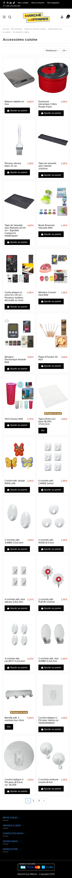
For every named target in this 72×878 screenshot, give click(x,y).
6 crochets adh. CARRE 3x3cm (46, 482)
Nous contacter (38, 3)
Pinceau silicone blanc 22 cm (13, 164)
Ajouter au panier (19, 110)
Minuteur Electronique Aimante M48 (15, 360)
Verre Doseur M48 (14, 419)
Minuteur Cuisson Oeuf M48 (47, 293)
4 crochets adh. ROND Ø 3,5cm (46, 541)
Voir (43, 430)
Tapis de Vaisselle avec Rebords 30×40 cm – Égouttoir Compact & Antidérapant (15, 230)
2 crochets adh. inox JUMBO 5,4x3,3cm (48, 659)
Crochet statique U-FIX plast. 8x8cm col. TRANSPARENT (48, 720)
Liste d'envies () (12, 6)
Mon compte (23, 3)
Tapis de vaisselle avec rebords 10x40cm (47, 166)
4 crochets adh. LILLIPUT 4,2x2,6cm (15, 659)
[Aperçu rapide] (23, 97)
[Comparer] (19, 97)
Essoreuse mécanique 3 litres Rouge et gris (47, 104)
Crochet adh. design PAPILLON (15, 482)
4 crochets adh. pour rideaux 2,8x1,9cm (15, 600)
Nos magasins (53, 3)
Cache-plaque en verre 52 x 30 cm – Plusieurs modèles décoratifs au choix (14, 296)
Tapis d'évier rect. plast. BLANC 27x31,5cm (47, 422)
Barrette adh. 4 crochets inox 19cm (14, 719)
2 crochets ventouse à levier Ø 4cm (48, 780)
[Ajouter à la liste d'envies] (15, 97)
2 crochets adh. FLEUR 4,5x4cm (46, 600)
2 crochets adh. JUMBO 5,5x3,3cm (14, 541)
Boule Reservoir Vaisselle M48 (46, 226)
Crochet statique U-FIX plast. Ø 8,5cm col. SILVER (14, 782)
